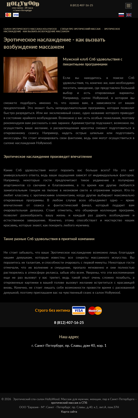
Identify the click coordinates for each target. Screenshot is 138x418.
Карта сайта (69, 411)
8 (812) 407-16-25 (81, 5)
